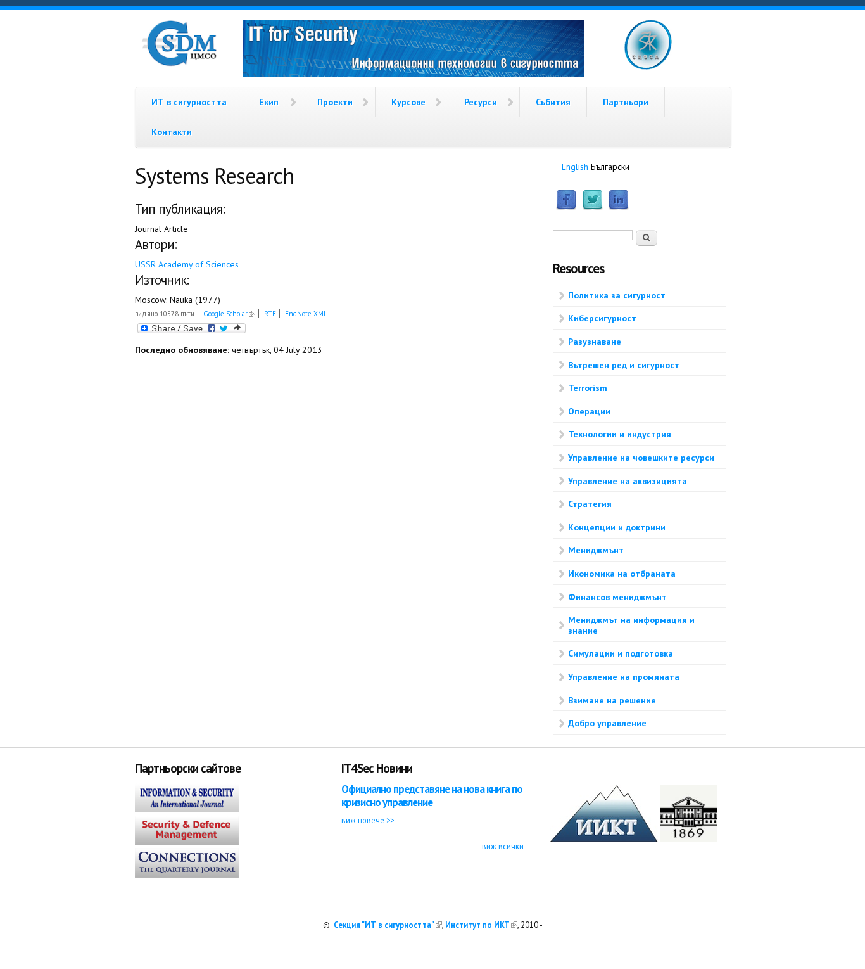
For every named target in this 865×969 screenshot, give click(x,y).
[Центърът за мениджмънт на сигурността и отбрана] (179, 63)
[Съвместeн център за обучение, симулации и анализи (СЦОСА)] (648, 67)
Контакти (171, 132)
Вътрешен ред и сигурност (623, 365)
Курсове (408, 102)
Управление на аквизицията (627, 481)
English (575, 166)
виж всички (503, 846)
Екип (269, 102)
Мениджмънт (596, 550)
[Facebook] (566, 207)
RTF (270, 313)
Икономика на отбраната (622, 573)
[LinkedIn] (619, 207)
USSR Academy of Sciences (187, 264)
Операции (589, 411)
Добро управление (607, 723)
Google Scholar (229, 313)
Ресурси (480, 102)
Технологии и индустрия (619, 434)
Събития (553, 102)
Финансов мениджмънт (617, 597)
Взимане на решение (612, 700)
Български (610, 166)
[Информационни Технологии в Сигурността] (413, 50)
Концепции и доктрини (617, 527)
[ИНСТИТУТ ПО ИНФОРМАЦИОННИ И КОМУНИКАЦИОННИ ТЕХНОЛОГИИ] (604, 839)
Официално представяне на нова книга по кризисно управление (431, 795)
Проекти (335, 102)
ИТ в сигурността (189, 102)
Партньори (625, 102)
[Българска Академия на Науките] (688, 839)
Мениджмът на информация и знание (631, 625)
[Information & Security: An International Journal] (187, 809)
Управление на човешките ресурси (641, 457)
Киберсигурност (602, 318)
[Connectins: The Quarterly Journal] (187, 875)
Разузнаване (594, 341)
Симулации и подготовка (620, 653)
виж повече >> (367, 820)
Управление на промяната (623, 677)
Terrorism (587, 388)
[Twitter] (593, 207)
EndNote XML (306, 313)
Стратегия (590, 504)
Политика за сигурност (617, 295)
